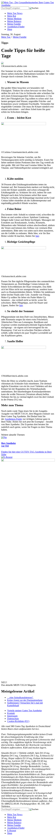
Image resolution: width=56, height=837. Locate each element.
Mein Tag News (14, 13)
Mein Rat (11, 16)
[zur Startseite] (28, 5)
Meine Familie (14, 24)
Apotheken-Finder (15, 26)
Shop (9, 29)
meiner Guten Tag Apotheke (24, 710)
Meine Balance (14, 21)
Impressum (12, 716)
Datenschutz (13, 718)
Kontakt (11, 713)
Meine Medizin (14, 18)
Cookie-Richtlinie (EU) (18, 721)
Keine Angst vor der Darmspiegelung (24, 700)
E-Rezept (11, 830)
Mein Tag (6, 37)
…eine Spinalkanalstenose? (20, 697)
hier (37, 236)
